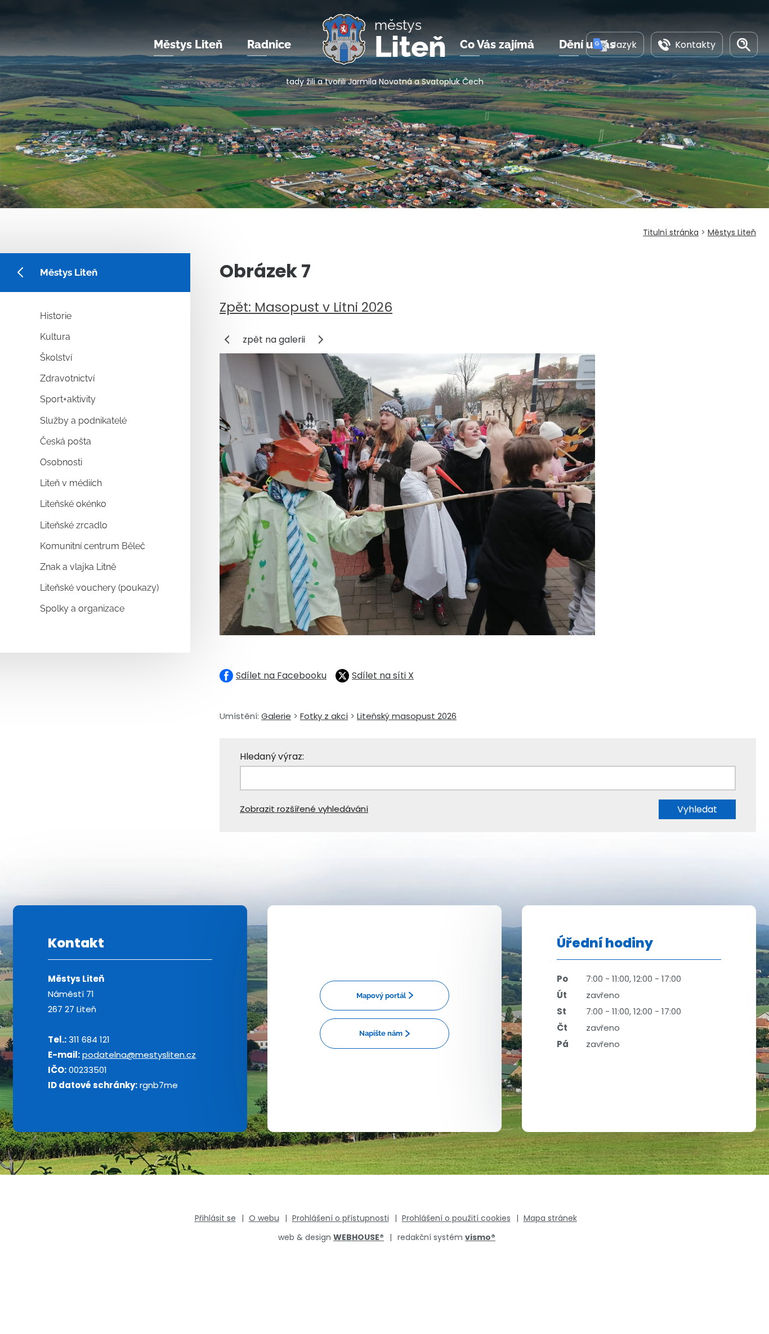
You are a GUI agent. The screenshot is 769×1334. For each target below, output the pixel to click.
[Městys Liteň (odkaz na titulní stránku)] (348, 39)
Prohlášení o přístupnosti (340, 1218)
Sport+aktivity (68, 399)
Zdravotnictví (67, 378)
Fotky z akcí (324, 716)
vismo (480, 1237)
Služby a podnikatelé (83, 420)
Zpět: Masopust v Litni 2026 (306, 307)
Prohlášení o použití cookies (456, 1218)
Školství (56, 357)
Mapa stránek (550, 1218)
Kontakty (695, 44)
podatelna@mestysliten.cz (139, 1055)
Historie (55, 316)
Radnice (269, 44)
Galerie (276, 716)
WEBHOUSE (358, 1237)
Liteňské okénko (73, 503)
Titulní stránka (671, 232)
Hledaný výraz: (272, 756)
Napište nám (381, 1033)
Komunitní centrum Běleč (92, 546)
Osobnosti (61, 462)
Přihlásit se (215, 1218)
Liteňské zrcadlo (74, 525)
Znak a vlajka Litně (78, 567)
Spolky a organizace (82, 608)
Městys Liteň (188, 44)
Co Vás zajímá (497, 44)
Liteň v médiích (71, 483)
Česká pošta (65, 441)
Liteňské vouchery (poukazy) (99, 587)
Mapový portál (381, 995)
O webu (264, 1218)
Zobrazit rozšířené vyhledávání (304, 809)
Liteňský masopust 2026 (407, 716)
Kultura (55, 336)
